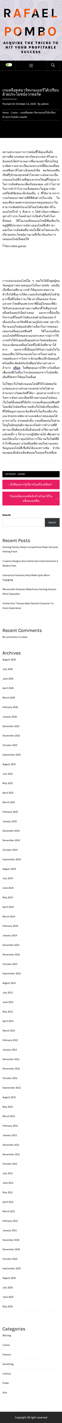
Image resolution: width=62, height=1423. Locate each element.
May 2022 (8, 1106)
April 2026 (8, 688)
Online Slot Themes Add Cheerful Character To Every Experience (28, 606)
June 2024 (8, 887)
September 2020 (12, 1268)
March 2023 (9, 1030)
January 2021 (10, 1230)
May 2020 (8, 1306)
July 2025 (8, 773)
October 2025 (10, 745)
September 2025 (12, 754)
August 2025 (9, 764)
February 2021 (10, 1220)
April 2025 (8, 792)
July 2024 (8, 878)
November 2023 (11, 954)
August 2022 (9, 1097)
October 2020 (10, 1258)
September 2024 (12, 859)
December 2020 (11, 1239)
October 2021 (10, 1163)
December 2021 (11, 1144)
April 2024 (8, 906)
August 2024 (9, 868)
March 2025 (9, 802)
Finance (7, 1354)
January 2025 (10, 821)
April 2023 (8, 1021)
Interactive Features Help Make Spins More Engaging (26, 577)
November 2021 (11, 1154)
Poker (6, 1382)
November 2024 (11, 840)
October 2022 (10, 1078)
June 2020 (8, 1296)
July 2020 (8, 1287)
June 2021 (8, 1182)
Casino (21, 474)
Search (6, 514)
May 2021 (8, 1192)
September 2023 (12, 973)
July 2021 (8, 1173)
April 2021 (8, 1201)
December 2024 (11, 830)
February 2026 (10, 707)
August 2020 (9, 1277)
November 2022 (11, 1068)
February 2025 (10, 811)
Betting (7, 1335)
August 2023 (9, 983)
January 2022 (10, 1135)
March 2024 (9, 916)
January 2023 (10, 1049)
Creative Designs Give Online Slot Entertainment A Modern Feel (30, 563)
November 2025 (11, 735)
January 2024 (10, 935)
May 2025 (8, 783)
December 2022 (11, 1059)
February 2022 (10, 1125)
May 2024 (8, 897)
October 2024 (10, 849)
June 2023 (8, 1002)
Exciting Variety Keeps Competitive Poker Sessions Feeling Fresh (30, 549)
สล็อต (16, 368)
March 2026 (9, 697)
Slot (5, 1392)
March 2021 (9, 1211)
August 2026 (9, 659)
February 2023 (10, 1040)
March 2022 (9, 1116)
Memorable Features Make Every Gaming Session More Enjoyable (29, 591)
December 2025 (11, 726)
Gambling (8, 1364)
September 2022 (12, 1087)
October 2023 (10, 964)
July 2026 (8, 669)
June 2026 (8, 678)
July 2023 (8, 992)
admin (45, 104)
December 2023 (11, 944)
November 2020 (11, 1249)
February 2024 (10, 925)
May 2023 (8, 1011)
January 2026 (10, 716)
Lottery (7, 1373)
